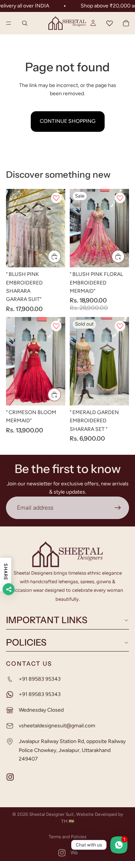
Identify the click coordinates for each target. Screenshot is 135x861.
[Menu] (8, 23)
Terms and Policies (68, 836)
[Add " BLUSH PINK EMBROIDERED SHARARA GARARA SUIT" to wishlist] (56, 198)
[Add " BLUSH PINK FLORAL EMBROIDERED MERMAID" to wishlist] (120, 198)
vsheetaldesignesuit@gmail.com (57, 725)
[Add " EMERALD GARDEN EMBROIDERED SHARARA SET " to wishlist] (120, 326)
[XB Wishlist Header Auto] (109, 23)
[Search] (24, 23)
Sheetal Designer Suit (51, 814)
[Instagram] (61, 852)
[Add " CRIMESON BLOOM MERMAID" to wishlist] (56, 326)
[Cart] (126, 23)
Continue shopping (68, 121)
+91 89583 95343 (40, 678)
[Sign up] (118, 508)
